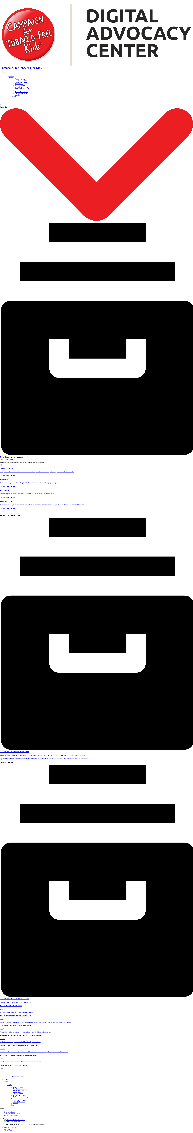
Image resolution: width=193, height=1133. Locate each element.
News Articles (52, 758)
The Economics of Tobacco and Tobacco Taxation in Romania (21, 1035)
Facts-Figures (24, 758)
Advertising (20, 79)
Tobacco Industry (22, 89)
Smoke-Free (20, 85)
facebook (6, 1079)
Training (12, 97)
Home (1, 459)
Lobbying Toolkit (33, 758)
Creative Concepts (15, 758)
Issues (11, 77)
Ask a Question (21, 92)
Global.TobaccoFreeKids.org (12, 1113)
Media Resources (43, 758)
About (11, 76)
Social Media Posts (61, 758)
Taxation (19, 84)
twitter (6, 1081)
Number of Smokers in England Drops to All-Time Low (19, 1045)
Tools (17, 95)
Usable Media (84, 758)
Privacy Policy (8, 1130)
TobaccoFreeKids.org (10, 1112)
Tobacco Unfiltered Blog (11, 1115)
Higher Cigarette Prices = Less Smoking (13, 1065)
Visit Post (2, 1009)
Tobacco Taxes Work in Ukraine (11, 1006)
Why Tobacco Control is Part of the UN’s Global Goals (18, 1055)
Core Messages (6, 758)
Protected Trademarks (10, 1127)
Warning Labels (21, 87)
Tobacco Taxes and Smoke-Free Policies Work (15, 1016)
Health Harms (21, 82)
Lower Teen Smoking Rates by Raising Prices (15, 1025)
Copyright (7, 1129)
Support (11, 90)
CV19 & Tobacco (22, 81)
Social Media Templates (73, 758)
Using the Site (21, 93)
